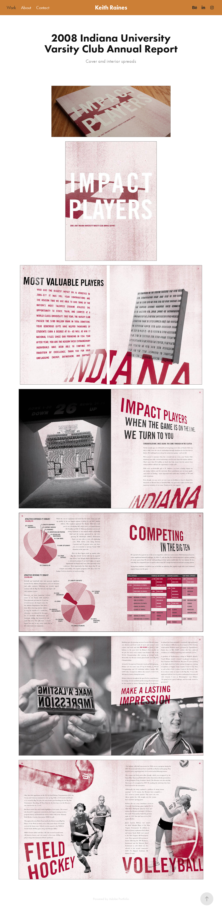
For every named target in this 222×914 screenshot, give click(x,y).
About (26, 7)
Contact (42, 7)
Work (11, 7)
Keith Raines (111, 7)
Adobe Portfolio (119, 899)
